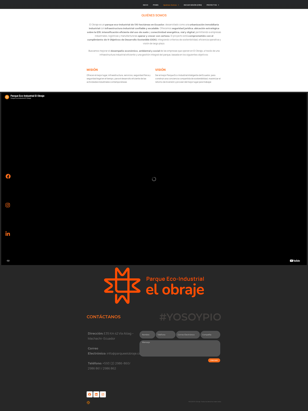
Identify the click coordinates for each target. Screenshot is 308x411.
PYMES (155, 5)
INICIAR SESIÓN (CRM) (193, 5)
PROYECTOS (212, 5)
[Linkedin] (96, 394)
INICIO (145, 5)
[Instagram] (103, 394)
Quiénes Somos (170, 5)
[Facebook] (90, 394)
